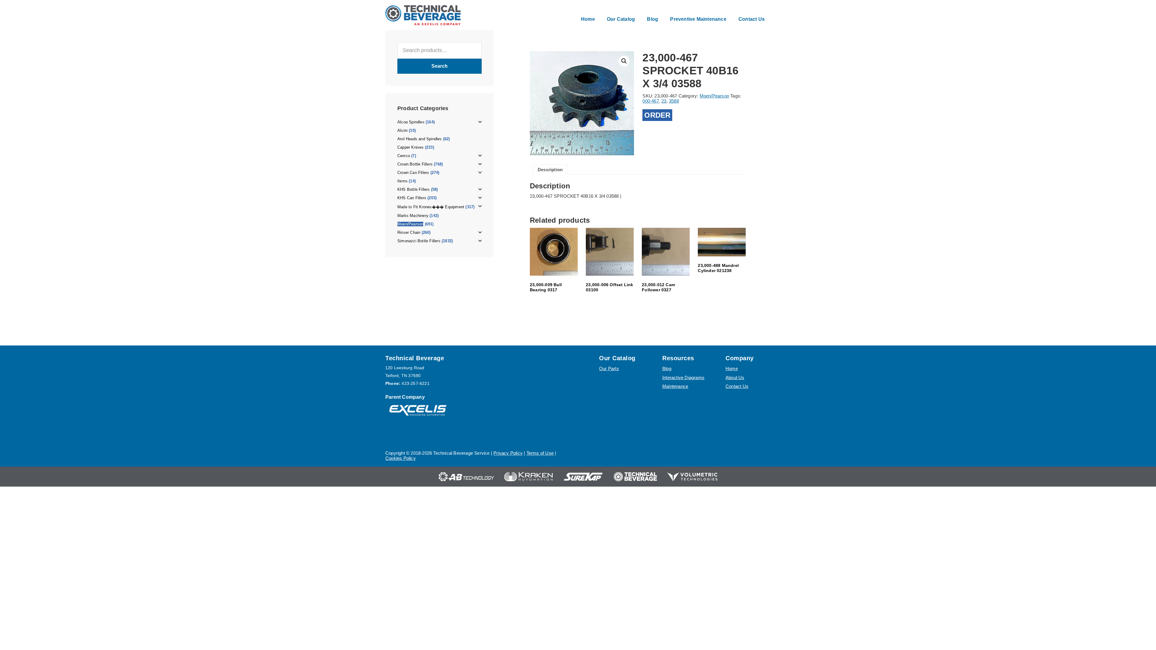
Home (732, 368)
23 (663, 101)
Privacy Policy (508, 453)
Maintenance (675, 386)
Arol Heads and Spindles (419, 139)
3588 (674, 101)
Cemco (403, 155)
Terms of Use (540, 453)
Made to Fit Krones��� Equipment (430, 207)
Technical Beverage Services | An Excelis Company (423, 15)
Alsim (402, 130)
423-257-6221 (415, 383)
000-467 (650, 101)
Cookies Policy (400, 458)
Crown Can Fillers (413, 172)
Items (402, 181)
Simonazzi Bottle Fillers (418, 241)
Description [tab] (550, 169)
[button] (624, 61)
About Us (735, 377)
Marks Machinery (412, 215)
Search (439, 66)
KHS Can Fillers (411, 198)
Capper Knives (410, 147)
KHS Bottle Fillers (413, 189)
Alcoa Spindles (410, 122)
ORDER (657, 115)
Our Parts (609, 368)
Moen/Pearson (410, 224)
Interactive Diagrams (683, 377)
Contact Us (737, 386)
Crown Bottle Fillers (415, 164)
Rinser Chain (408, 232)
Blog (666, 368)
